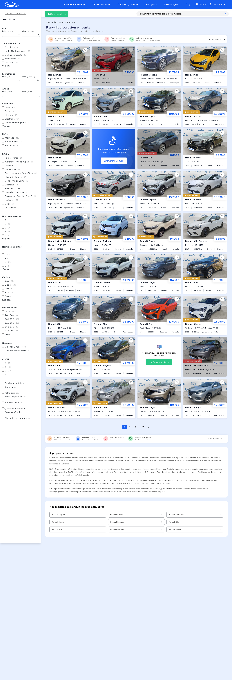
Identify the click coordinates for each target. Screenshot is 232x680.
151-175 (11, 326)
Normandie (12, 169)
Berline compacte (15, 54)
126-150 (12, 322)
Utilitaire (11, 62)
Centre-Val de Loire (16, 180)
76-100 (11, 315)
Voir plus (6, 65)
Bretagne (11, 200)
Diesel (10, 111)
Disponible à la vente (17, 418)
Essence (11, 107)
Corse (10, 203)
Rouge (10, 296)
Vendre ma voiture (101, 4)
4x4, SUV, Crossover (17, 51)
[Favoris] (85, 50)
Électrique (12, 118)
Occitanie (11, 184)
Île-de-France (13, 157)
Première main (13, 402)
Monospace (13, 58)
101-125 (12, 319)
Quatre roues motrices (16, 408)
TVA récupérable (14, 412)
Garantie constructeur (17, 350)
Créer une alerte (58, 14)
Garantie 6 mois (15, 346)
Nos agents (151, 4)
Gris (9, 281)
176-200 (11, 330)
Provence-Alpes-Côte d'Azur (21, 173)
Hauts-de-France (15, 177)
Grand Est (12, 165)
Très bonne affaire (15, 383)
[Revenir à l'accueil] (13, 4)
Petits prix (11, 392)
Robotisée (11, 145)
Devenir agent (171, 4)
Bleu (9, 292)
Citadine (11, 47)
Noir (9, 288)
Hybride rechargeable (17, 122)
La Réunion (12, 207)
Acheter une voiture (74, 4)
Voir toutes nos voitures (15, 13)
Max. (28, 31)
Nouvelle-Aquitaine (16, 192)
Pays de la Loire (15, 188)
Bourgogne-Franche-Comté (20, 196)
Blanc (10, 284)
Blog (188, 4)
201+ (9, 334)
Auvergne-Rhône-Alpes (19, 161)
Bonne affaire (13, 387)
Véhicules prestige (15, 396)
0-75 (9, 311)
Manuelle (12, 137)
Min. (7, 31)
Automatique (14, 141)
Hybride (11, 115)
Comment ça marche (128, 4)
